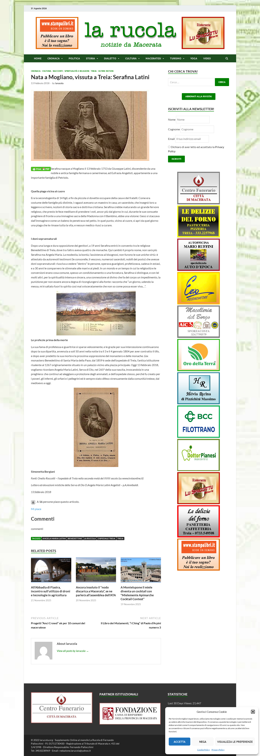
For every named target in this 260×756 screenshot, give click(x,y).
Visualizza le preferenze (235, 741)
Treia (94, 71)
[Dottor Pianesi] (198, 470)
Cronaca (53, 58)
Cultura (131, 58)
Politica (74, 58)
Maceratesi (153, 58)
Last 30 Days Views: (180, 703)
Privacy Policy (218, 749)
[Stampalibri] (57, 48)
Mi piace (36, 509)
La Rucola (90, 538)
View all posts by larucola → (73, 650)
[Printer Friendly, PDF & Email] (41, 168)
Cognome (174, 129)
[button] (253, 711)
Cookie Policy (203, 749)
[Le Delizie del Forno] (198, 236)
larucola (59, 83)
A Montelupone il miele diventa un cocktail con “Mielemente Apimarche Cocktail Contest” (137, 593)
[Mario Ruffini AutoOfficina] (198, 269)
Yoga (193, 58)
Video (207, 58)
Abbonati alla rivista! (198, 96)
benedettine (75, 538)
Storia (90, 58)
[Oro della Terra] (198, 370)
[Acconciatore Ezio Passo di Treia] (198, 303)
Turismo (175, 58)
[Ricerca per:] (198, 82)
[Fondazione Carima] (130, 723)
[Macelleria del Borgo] (198, 336)
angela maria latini (54, 538)
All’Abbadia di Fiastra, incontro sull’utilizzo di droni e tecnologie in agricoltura (50, 591)
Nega (202, 741)
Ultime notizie (106, 71)
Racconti (58, 71)
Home (37, 58)
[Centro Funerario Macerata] (61, 722)
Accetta (179, 741)
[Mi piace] (33, 501)
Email (171, 138)
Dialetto (110, 58)
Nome (171, 119)
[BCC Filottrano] (198, 436)
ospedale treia (106, 538)
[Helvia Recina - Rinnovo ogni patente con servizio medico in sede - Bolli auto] (198, 403)
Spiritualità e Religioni (77, 71)
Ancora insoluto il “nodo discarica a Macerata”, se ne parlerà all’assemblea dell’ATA (96, 591)
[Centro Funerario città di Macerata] (198, 203)
